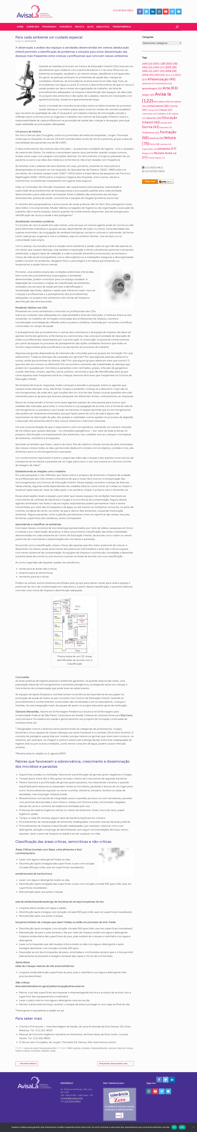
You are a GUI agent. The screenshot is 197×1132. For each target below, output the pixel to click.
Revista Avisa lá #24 (47, 1048)
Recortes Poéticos (26, 1063)
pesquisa (166, 148)
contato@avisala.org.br (71, 1098)
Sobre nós (33, 26)
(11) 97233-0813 (123, 10)
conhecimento (157, 106)
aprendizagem (152, 88)
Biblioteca (102, 26)
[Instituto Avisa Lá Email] (179, 11)
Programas (49, 26)
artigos (148, 94)
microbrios (35, 1051)
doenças (112, 1048)
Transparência (122, 26)
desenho (154, 117)
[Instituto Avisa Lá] (34, 11)
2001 (159, 63)
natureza (165, 144)
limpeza (26, 1051)
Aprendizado (164, 83)
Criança (152, 110)
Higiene (18, 1051)
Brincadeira (161, 101)
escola (166, 122)
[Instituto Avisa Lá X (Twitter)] (146, 11)
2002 (171, 63)
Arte (170, 88)
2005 (69, 1048)
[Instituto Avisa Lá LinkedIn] (153, 11)
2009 (147, 74)
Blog (90, 26)
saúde (53, 1051)
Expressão (166, 127)
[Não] (193, 1127)
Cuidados (86, 1048)
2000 (147, 63)
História (156, 138)
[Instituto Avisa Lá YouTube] (166, 11)
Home (20, 26)
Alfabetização (161, 79)
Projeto (147, 153)
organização (149, 149)
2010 (159, 74)
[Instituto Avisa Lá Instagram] (159, 11)
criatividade (149, 114)
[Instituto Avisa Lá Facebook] (140, 11)
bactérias (77, 1048)
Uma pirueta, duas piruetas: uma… (115, 1063)
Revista (79, 26)
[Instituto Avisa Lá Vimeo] (172, 11)
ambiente (148, 83)
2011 (169, 75)
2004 (159, 67)
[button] (177, 27)
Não (182, 1127)
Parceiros (66, 26)
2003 (147, 67)
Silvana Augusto (156, 158)
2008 (171, 71)
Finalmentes (150, 132)
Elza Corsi (121, 1048)
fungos (130, 1048)
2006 (147, 71)
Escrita (150, 127)
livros (154, 144)
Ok (174, 1127)
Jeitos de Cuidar (31, 1048)
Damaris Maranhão (99, 1048)
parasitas (45, 1051)
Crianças (165, 109)
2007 (159, 71)
